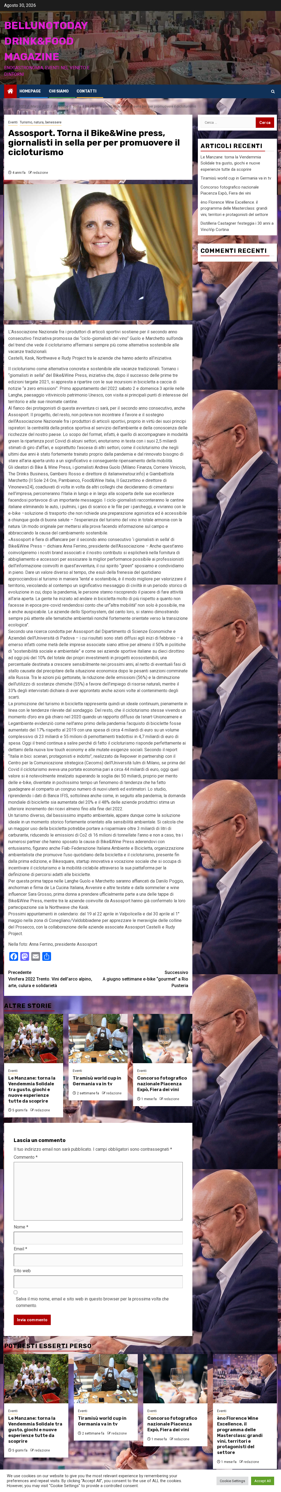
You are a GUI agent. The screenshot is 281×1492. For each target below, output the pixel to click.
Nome (21, 1227)
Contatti (86, 91)
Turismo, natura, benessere (40, 122)
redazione (40, 173)
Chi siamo (59, 91)
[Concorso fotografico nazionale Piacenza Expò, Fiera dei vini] (162, 1038)
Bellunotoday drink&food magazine (46, 41)
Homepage (30, 91)
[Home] (10, 92)
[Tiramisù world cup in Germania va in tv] (98, 1038)
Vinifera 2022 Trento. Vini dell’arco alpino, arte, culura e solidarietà (50, 979)
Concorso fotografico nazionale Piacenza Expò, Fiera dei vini (162, 1083)
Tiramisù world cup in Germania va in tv (97, 1080)
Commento (26, 1157)
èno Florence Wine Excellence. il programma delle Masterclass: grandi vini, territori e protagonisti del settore (234, 208)
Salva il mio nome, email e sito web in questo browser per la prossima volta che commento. (92, 1302)
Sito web (22, 1270)
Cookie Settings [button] (232, 1481)
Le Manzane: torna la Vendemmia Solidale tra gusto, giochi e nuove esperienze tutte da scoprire (31, 1089)
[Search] (272, 91)
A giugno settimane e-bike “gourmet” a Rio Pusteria (145, 979)
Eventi (13, 122)
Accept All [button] (262, 1481)
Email (20, 1248)
